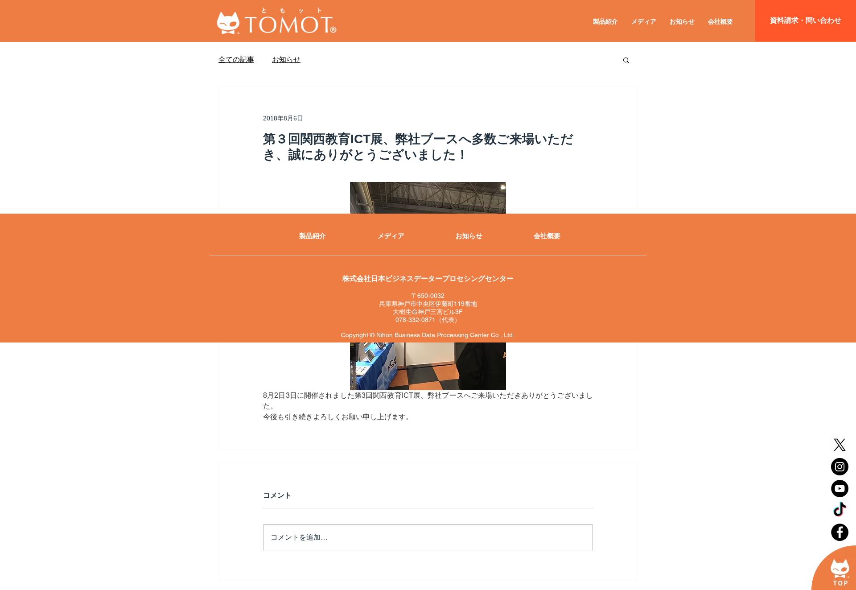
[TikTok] (839, 510)
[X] (839, 445)
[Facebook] (839, 532)
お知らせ (286, 59)
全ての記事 (236, 59)
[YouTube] (839, 488)
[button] (626, 59)
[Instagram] (839, 466)
